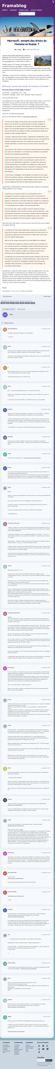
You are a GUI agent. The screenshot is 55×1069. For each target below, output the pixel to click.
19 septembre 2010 (45, 999)
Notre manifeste (6, 1046)
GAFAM (7, 302)
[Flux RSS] (39, 1046)
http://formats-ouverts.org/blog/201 (29, 968)
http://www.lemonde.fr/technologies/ (16, 916)
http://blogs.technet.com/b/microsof (16, 825)
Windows (32, 302)
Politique (22, 302)
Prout (4, 1052)
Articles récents (21, 309)
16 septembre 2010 (45, 978)
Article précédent (7, 296)
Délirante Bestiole (15, 291)
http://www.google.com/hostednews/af (16, 1007)
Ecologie (3, 302)
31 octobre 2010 (46, 1016)
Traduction (27, 302)
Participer (16, 1048)
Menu (6, 10)
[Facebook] (39, 1053)
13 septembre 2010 (45, 487)
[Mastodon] (43, 1046)
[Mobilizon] (39, 1049)
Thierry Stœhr (11, 962)
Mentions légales (29, 1048)
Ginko (9, 768)
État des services (6, 1051)
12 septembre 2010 (45, 328)
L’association (6, 1045)
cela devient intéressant (30, 116)
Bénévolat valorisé (18, 1049)
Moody (17, 302)
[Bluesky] (43, 1049)
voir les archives (45, 1065)
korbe (9, 346)
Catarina (10, 409)
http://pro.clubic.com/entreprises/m (15, 878)
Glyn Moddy (8, 61)
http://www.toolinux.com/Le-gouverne (16, 1031)
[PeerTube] (47, 1046)
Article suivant (47, 296)
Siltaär (9, 1016)
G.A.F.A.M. (29, 301)
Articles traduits (36, 10)
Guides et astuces (30, 1046)
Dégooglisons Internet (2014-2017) (17, 301)
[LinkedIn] (47, 1049)
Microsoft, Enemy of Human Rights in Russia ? (16, 89)
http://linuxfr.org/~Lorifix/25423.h (15, 805)
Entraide (27, 1045)
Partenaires (16, 1051)
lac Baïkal (18, 66)
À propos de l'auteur (8, 309)
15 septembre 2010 (45, 962)
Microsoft (12, 302)
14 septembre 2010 (45, 820)
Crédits (27, 1051)
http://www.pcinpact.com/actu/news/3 (32, 457)
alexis (19, 49)
